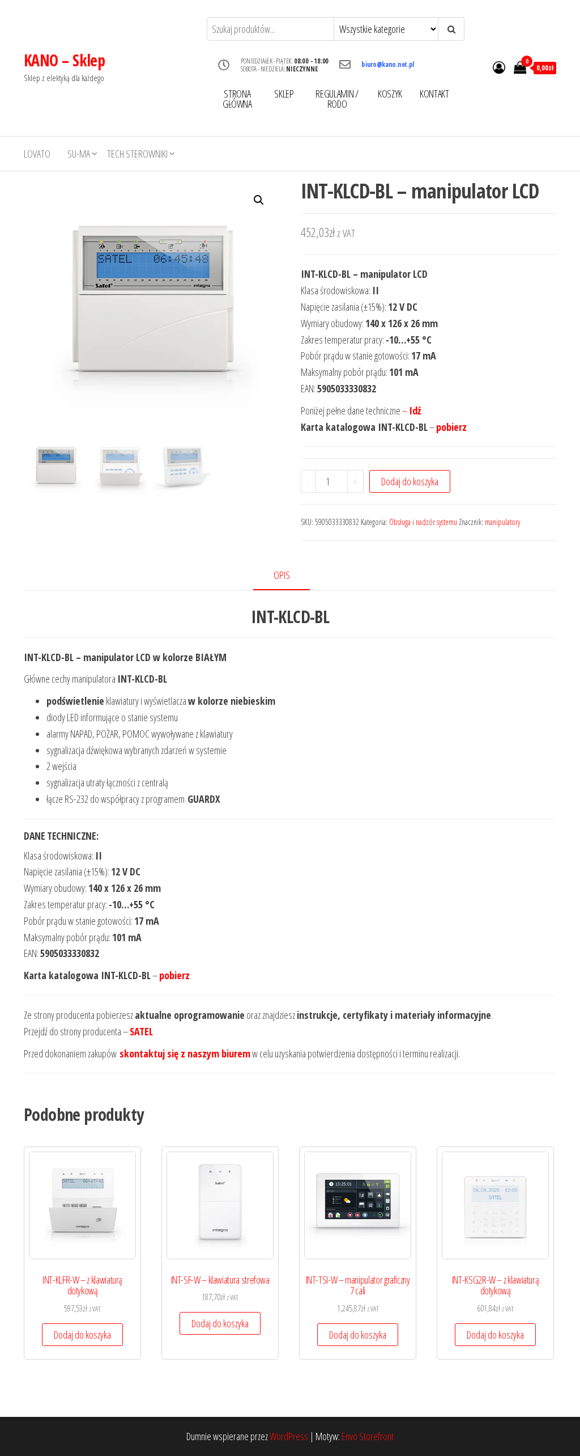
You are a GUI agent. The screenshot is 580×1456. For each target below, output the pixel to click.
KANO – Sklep (64, 60)
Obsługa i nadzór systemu (423, 522)
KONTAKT (434, 93)
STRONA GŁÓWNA (237, 99)
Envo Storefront (368, 1436)
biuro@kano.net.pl (387, 64)
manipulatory (502, 522)
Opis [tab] (282, 575)
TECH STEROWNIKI (137, 153)
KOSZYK (390, 93)
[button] (259, 200)
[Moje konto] (499, 66)
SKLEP (283, 93)
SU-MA (78, 153)
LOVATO (37, 153)
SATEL (141, 1031)
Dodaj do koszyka (409, 481)
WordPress (289, 1436)
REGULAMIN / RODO (336, 99)
